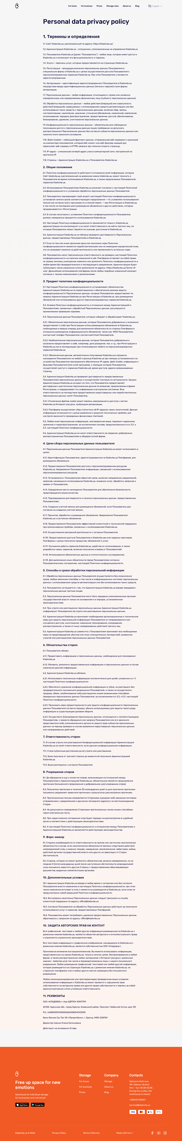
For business (86, 6)
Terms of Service (91, 1133)
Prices (99, 6)
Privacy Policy (59, 1133)
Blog (137, 6)
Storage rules (112, 6)
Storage (108, 1081)
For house (84, 1081)
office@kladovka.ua (89, 901)
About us (127, 6)
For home (72, 6)
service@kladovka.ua (139, 1105)
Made (125, 1133)
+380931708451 (137, 1099)
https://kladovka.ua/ (103, 44)
